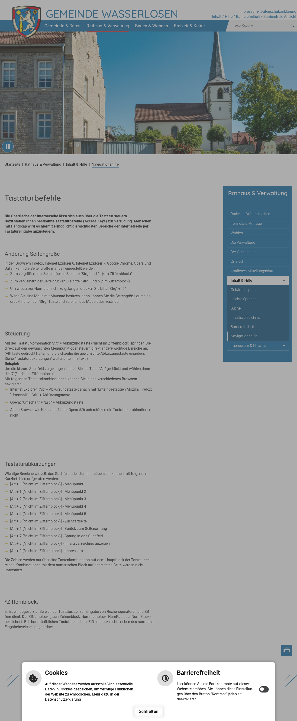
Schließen (148, 711)
